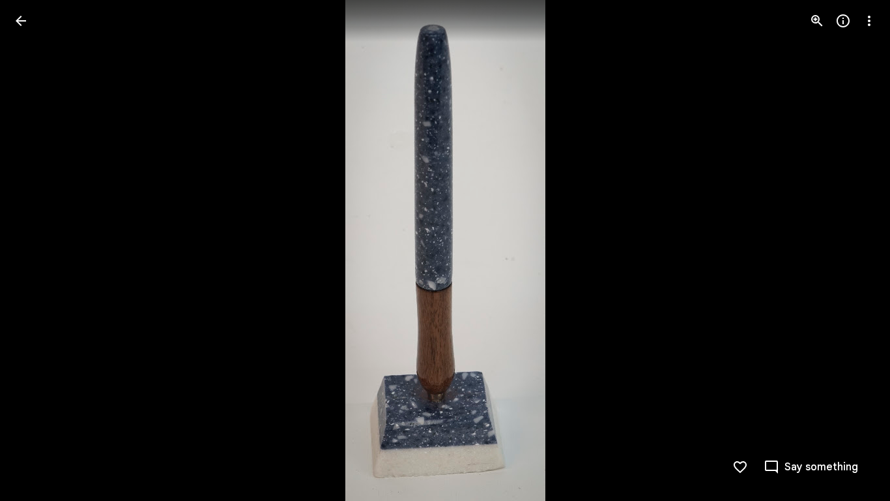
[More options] (869, 21)
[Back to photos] (20, 21)
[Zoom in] (817, 21)
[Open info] (843, 21)
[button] (36, 250)
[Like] (740, 467)
